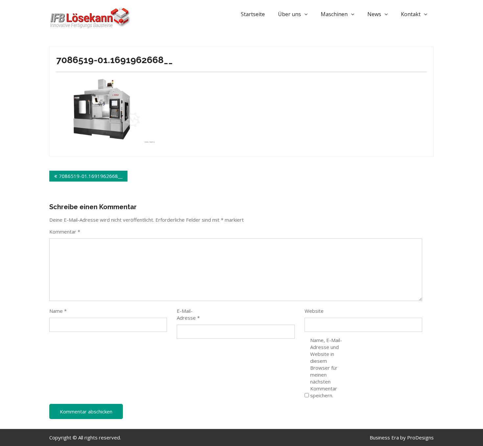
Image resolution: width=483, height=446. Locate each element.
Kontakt (411, 14)
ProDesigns (420, 437)
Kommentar (64, 231)
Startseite (253, 14)
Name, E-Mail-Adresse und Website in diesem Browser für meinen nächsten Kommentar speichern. (326, 368)
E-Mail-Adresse (188, 314)
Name (58, 311)
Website (314, 311)
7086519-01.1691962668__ (91, 176)
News (374, 14)
